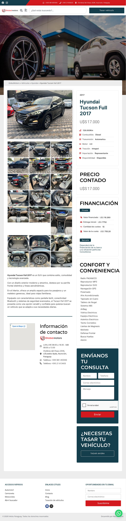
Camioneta (9, 493)
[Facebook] (3, 2)
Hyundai (34, 83)
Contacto (49, 493)
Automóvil (9, 490)
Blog (47, 497)
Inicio (47, 490)
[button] (118, 513)
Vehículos (25, 83)
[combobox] (58, 10)
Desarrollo (105, 516)
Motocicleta (10, 497)
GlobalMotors (14, 83)
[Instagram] (7, 2)
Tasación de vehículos (54, 500)
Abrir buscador (11, 500)
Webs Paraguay (15, 516)
